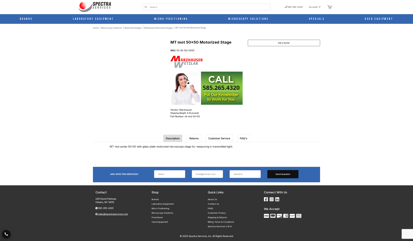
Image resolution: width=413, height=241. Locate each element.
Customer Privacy (217, 213)
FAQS (210, 208)
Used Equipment (160, 222)
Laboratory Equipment (163, 204)
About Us (212, 199)
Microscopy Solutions (162, 213)
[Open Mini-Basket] (329, 7)
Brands (155, 199)
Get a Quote (284, 43)
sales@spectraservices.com (113, 214)
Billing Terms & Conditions (221, 222)
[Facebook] (266, 199)
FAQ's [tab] (243, 138)
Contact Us (213, 204)
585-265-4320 (295, 7)
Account (313, 7)
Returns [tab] (194, 138)
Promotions (157, 217)
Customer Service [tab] (219, 138)
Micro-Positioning (160, 208)
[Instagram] (272, 199)
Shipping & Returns (217, 217)
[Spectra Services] (95, 6)
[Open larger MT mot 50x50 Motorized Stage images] (128, 72)
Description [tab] (173, 138)
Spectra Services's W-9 (220, 226)
